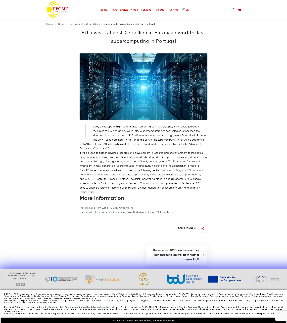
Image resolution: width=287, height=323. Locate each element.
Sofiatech (167, 170)
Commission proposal (152, 183)
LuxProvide (156, 174)
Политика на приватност (165, 320)
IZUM (184, 174)
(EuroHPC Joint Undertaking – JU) (129, 294)
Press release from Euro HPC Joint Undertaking (107, 208)
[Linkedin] (23, 284)
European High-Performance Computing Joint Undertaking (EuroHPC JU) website (126, 212)
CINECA (136, 174)
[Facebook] (18, 284)
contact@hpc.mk (20, 278)
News (61, 24)
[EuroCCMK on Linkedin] (239, 10)
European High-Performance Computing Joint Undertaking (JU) (81, 307)
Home (49, 24)
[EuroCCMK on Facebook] (233, 10)
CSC (87, 179)
